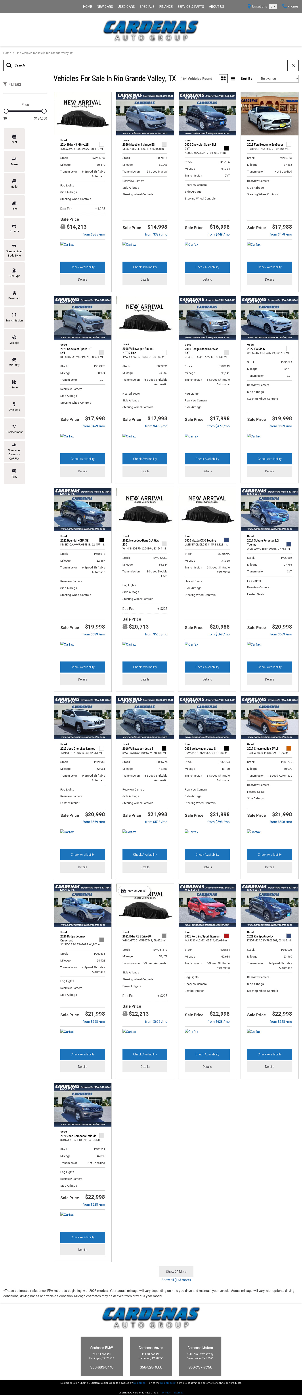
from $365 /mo (94, 234)
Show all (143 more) (176, 1280)
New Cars (105, 7)
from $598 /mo (156, 822)
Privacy (166, 1392)
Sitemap (178, 1392)
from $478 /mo (281, 234)
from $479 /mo (94, 426)
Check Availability (83, 267)
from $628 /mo (218, 1022)
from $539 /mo (281, 426)
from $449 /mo (218, 234)
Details (82, 279)
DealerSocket (168, 1383)
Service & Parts (191, 7)
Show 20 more (176, 1271)
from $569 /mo (281, 634)
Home (87, 7)
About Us (216, 7)
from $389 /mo (156, 234)
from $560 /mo (156, 634)
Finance (166, 7)
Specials (147, 7)
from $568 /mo (218, 634)
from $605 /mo (156, 1022)
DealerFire (139, 1383)
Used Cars (126, 7)
